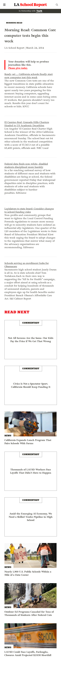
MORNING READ (14, 23)
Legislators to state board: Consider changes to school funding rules (29, 210)
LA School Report (30, 5)
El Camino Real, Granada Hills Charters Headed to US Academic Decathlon (26, 124)
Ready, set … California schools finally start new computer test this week (28, 76)
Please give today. (18, 68)
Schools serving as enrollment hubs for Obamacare (26, 264)
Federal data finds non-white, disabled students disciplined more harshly (26, 165)
